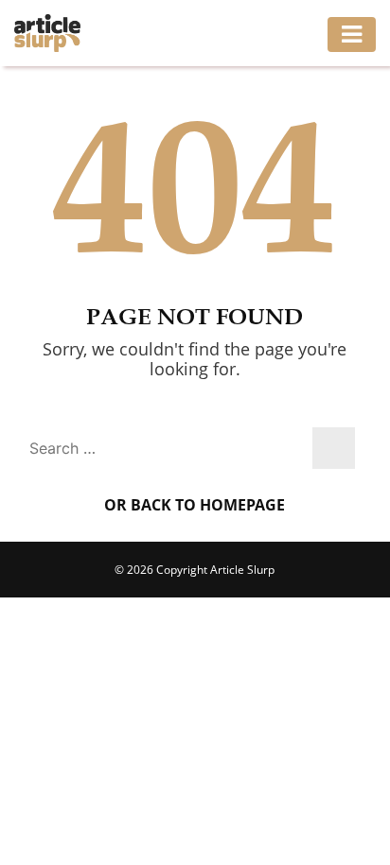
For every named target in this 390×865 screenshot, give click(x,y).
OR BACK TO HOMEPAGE (194, 504)
